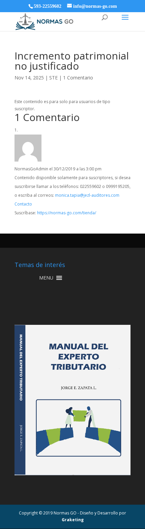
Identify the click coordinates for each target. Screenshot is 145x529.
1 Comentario (78, 77)
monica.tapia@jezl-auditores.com (87, 195)
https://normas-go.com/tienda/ (66, 213)
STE (53, 77)
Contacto (23, 204)
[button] (46, 278)
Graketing (73, 520)
